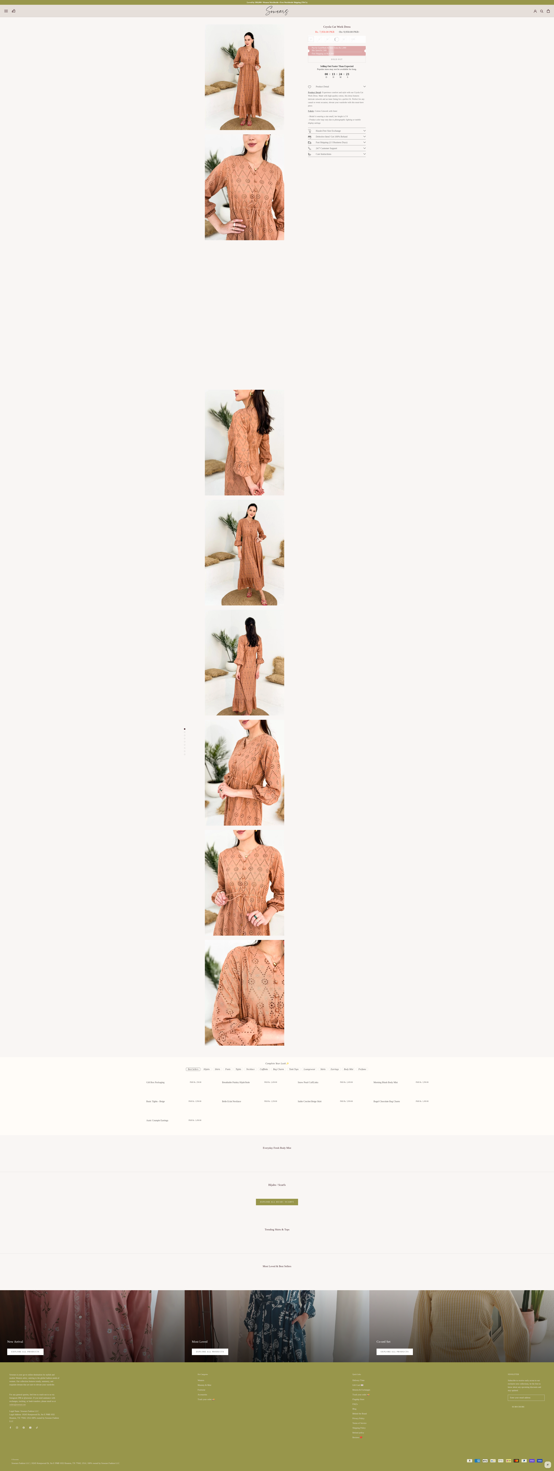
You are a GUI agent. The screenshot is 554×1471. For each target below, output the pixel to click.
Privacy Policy (358, 1418)
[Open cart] (548, 11)
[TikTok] (37, 1427)
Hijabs (207, 1069)
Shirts (217, 1069)
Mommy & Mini (204, 1385)
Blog (354, 1409)
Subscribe (518, 1407)
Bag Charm (278, 1069)
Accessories (202, 1395)
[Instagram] (17, 1427)
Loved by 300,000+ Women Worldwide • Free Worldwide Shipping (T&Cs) (277, 2)
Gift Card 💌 (357, 1385)
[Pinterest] (24, 1427)
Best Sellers (193, 1069)
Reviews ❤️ (357, 1437)
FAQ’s (355, 1404)
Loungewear (309, 1069)
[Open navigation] (6, 11)
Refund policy (358, 1433)
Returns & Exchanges (361, 1390)
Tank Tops (293, 1069)
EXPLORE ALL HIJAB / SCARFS (277, 1202)
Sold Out (336, 60)
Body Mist (348, 1069)
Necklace (250, 1069)
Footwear (201, 1390)
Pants (227, 1069)
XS (311, 39)
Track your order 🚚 (206, 1399)
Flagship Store (358, 1399)
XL (343, 39)
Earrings (335, 1069)
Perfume (362, 1069)
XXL (353, 39)
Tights (238, 1069)
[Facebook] (10, 1427)
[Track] (13, 11)
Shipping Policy (359, 1428)
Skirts (322, 1069)
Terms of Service (359, 1423)
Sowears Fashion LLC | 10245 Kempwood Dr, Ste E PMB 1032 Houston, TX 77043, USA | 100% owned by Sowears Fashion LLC (65, 1463)
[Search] (541, 11)
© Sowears (15, 1459)
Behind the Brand (359, 1414)
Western (201, 1380)
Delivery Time (358, 1380)
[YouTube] (30, 1427)
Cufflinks (264, 1069)
